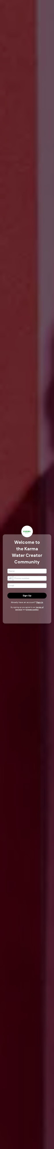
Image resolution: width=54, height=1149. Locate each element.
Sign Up (27, 595)
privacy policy (32, 609)
